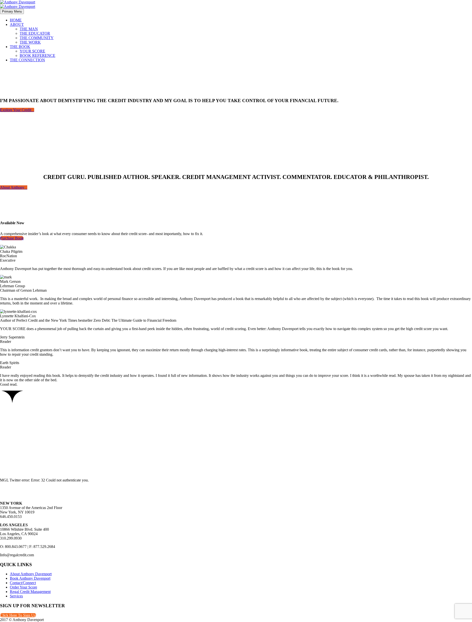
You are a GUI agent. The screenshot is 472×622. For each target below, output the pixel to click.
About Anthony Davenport (31, 574)
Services (16, 596)
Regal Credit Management (30, 592)
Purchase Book (12, 238)
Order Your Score (23, 587)
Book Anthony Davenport (30, 578)
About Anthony (13, 187)
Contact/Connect (23, 583)
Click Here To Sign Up (18, 615)
